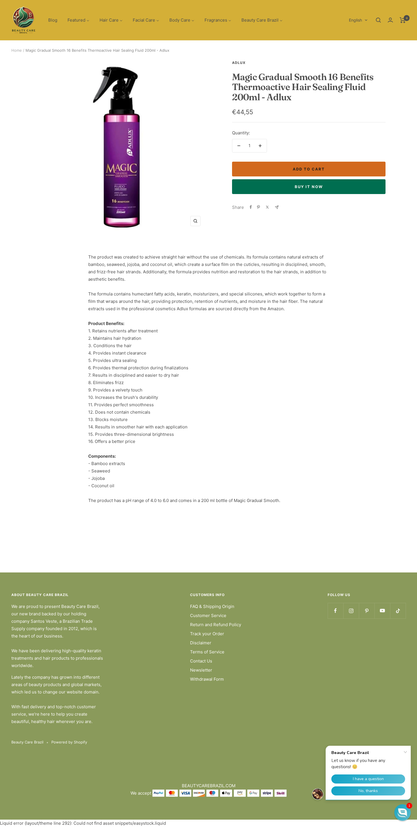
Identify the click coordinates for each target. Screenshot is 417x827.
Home (16, 50)
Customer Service (208, 615)
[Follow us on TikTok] (398, 610)
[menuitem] (53, 20)
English (355, 20)
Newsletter (201, 670)
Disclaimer (200, 642)
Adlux (239, 63)
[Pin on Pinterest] (258, 207)
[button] (402, 812)
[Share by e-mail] (277, 207)
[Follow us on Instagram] (351, 610)
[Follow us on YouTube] (382, 610)
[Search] (378, 20)
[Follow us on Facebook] (335, 610)
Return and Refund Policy (215, 624)
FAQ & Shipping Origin (212, 606)
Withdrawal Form (207, 679)
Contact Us (201, 661)
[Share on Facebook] (251, 207)
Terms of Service (207, 652)
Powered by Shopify (69, 742)
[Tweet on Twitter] (267, 207)
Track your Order (207, 633)
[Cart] (403, 20)
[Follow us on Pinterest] (366, 610)
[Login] (390, 20)
